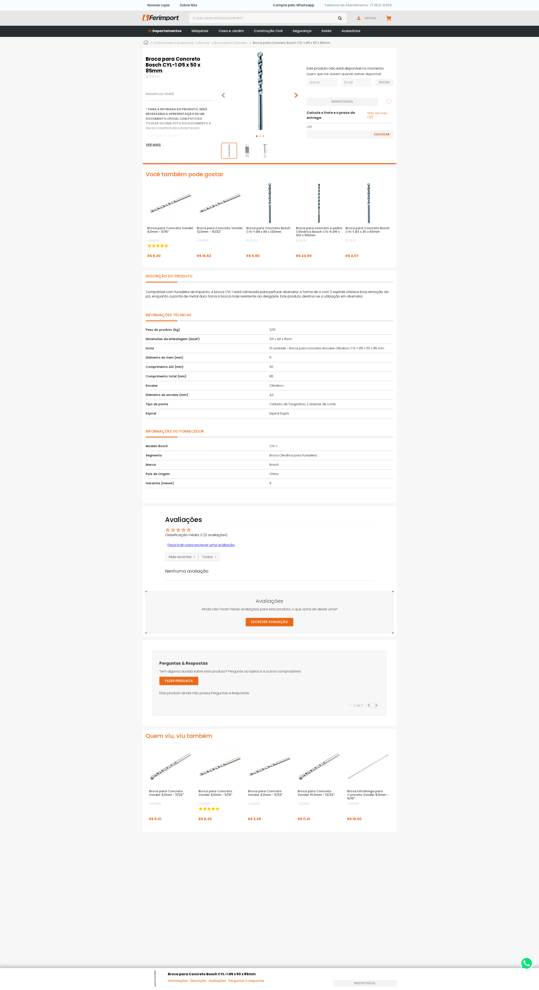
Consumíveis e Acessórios (173, 43)
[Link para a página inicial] (145, 43)
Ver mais (153, 145)
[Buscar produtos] (340, 18)
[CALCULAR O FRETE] (381, 134)
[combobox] (268, 18)
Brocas (204, 43)
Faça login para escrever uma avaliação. (201, 544)
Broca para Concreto (230, 43)
